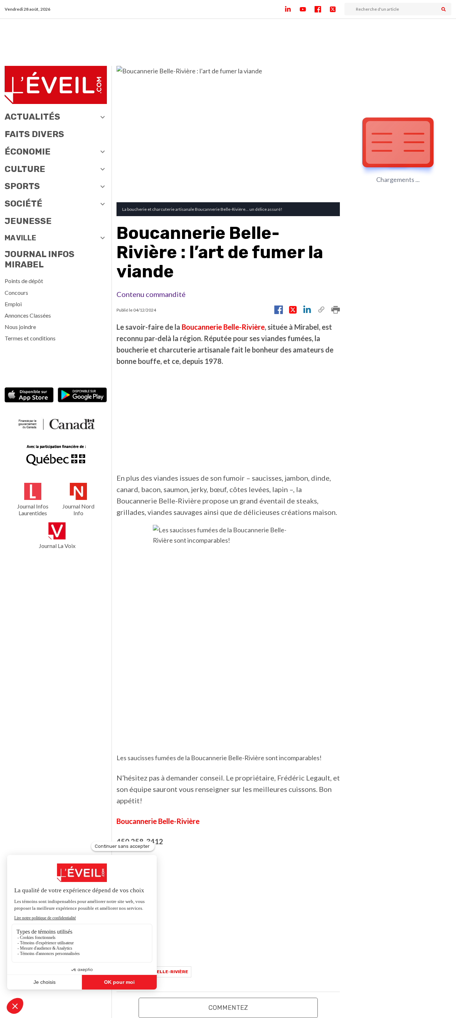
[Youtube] (307, 9)
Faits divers (34, 134)
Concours (16, 292)
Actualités (32, 117)
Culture (25, 169)
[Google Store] (82, 395)
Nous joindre (20, 326)
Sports (22, 186)
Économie (28, 152)
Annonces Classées (28, 315)
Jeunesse (28, 221)
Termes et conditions (30, 338)
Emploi (13, 304)
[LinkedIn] (292, 9)
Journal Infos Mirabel (39, 259)
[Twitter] (337, 9)
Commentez (228, 1008)
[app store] (29, 395)
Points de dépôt (24, 280)
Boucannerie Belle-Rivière (223, 327)
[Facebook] (322, 9)
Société (23, 204)
